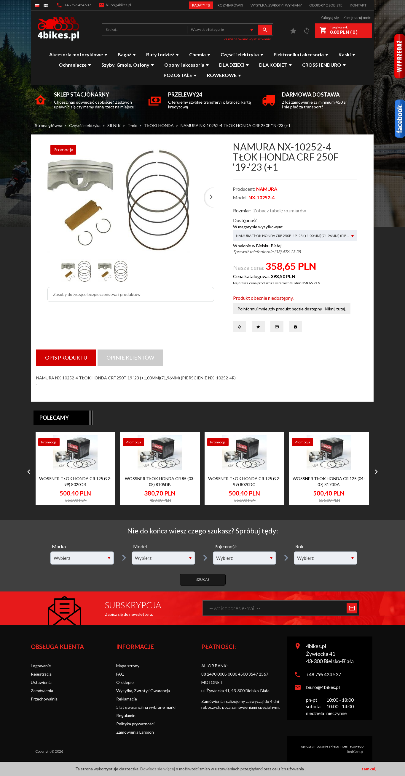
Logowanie (41, 665)
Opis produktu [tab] (66, 357)
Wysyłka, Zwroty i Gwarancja (143, 690)
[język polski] (37, 5)
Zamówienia (42, 690)
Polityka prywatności (135, 723)
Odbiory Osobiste (325, 5)
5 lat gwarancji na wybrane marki (146, 707)
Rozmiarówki (230, 5)
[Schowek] (293, 32)
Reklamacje (126, 698)
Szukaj (202, 579)
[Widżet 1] (399, 119)
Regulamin (125, 715)
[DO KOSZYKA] (103, 486)
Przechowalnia (44, 698)
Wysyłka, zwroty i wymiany (276, 5)
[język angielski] (46, 5)
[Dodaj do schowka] (103, 455)
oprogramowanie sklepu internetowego (332, 746)
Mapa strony (127, 665)
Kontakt (358, 5)
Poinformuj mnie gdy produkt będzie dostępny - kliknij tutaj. (291, 308)
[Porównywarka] (307, 32)
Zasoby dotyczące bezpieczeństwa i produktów (97, 294)
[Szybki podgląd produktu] (103, 441)
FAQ (120, 673)
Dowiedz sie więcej (158, 768)
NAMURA (266, 189)
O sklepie (125, 682)
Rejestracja (41, 673)
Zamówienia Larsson (135, 732)
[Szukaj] (265, 30)
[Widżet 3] (399, 56)
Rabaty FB (201, 5)
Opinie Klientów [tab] (130, 357)
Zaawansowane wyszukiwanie (247, 39)
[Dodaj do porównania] (103, 469)
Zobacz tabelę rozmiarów (279, 210)
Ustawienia (41, 682)
